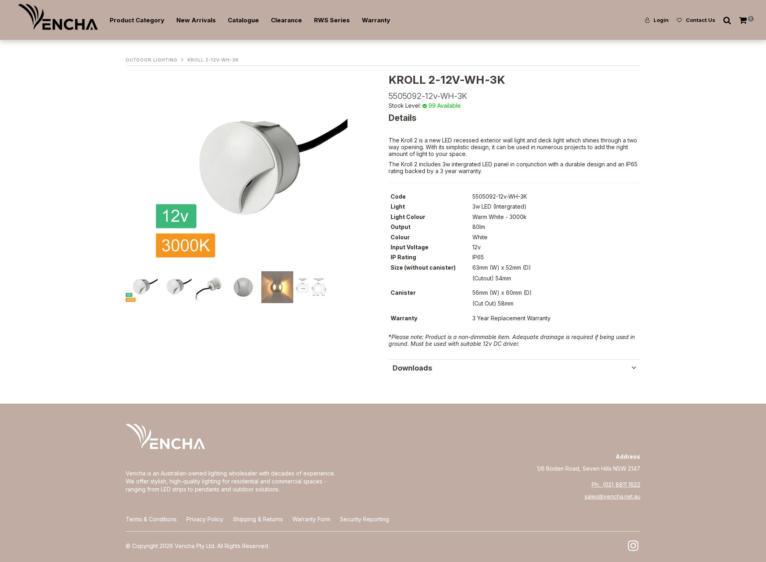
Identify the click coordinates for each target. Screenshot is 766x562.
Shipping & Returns (258, 519)
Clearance (286, 20)
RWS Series (332, 20)
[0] (743, 20)
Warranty (376, 20)
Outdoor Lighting (152, 60)
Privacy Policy (204, 519)
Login (661, 20)
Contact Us (700, 20)
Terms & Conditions (151, 519)
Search (727, 20)
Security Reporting (364, 519)
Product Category (137, 20)
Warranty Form (311, 519)
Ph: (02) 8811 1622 (616, 484)
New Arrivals (196, 20)
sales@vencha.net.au (612, 496)
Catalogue (243, 20)
